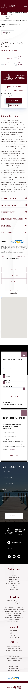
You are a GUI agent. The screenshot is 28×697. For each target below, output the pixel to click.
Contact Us (13, 100)
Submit (14, 516)
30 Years (7, 369)
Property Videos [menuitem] (14, 581)
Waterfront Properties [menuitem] (14, 601)
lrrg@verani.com (14, 548)
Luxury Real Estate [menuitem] (14, 577)
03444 (4, 258)
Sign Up (17, 637)
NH (12, 256)
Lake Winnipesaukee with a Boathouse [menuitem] (14, 605)
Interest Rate (7, 386)
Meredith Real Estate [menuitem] (14, 615)
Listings (8, 256)
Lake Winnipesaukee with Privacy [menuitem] (14, 607)
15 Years (15, 369)
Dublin (23, 256)
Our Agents (13, 105)
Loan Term (6, 366)
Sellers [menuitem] (14, 573)
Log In (11, 637)
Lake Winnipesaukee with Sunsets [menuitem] (14, 609)
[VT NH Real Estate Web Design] (14, 687)
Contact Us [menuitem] (14, 587)
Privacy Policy (12, 449)
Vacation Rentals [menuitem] (14, 579)
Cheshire (17, 256)
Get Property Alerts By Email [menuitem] (14, 583)
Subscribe (14, 455)
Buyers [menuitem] (14, 575)
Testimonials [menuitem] (14, 591)
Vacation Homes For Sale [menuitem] (14, 621)
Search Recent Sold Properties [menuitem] (14, 617)
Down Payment (7, 380)
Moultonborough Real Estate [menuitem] (14, 613)
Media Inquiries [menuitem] (14, 589)
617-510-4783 (14, 90)
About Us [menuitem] (14, 585)
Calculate (14, 396)
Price (4, 374)
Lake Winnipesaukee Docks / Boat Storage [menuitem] (14, 611)
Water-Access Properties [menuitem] (14, 603)
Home (2, 256)
